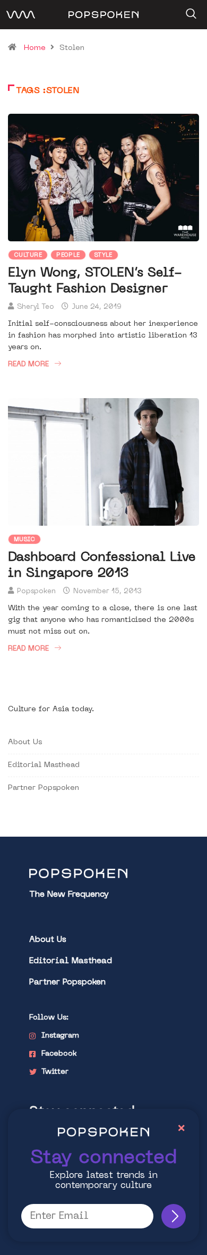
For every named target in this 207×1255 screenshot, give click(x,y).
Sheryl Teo (35, 307)
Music (24, 540)
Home (35, 48)
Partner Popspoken (43, 788)
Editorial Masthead (44, 765)
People (68, 255)
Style (103, 255)
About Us (25, 742)
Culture (28, 255)
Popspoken (36, 591)
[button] (190, 10)
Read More (28, 364)
